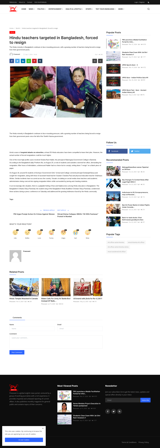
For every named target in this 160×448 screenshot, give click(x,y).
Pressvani (26, 251)
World (18, 28)
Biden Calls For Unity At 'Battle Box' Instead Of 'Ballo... (56, 299)
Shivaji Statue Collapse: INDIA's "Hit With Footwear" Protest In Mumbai (77, 215)
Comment (13, 334)
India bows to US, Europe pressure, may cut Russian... (135, 193)
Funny (51, 238)
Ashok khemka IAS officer (136, 242)
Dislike (27, 238)
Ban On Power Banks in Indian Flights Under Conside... (136, 206)
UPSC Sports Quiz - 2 (130, 65)
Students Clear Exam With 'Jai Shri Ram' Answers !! (134, 53)
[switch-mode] (149, 2)
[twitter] (113, 411)
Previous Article (49, 210)
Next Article (61, 210)
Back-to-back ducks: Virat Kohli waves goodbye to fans (132, 219)
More (120, 9)
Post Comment (17, 352)
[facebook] (107, 411)
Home (23, 9)
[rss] (119, 411)
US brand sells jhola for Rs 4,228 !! (87, 298)
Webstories (13, 2)
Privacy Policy (144, 442)
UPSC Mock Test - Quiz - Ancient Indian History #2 (134, 91)
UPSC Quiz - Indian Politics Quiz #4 (135, 77)
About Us (22, 2)
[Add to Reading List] (100, 61)
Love (39, 238)
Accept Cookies (24, 440)
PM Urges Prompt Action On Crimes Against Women (34, 214)
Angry (63, 238)
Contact (29, 2)
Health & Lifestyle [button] (73, 9)
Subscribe (145, 400)
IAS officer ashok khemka (116, 242)
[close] (43, 428)
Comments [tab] (17, 317)
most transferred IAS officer (117, 252)
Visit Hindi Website (40, 2)
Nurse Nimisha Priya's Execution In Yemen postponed (86, 404)
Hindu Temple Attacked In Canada (23, 298)
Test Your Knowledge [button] (105, 9)
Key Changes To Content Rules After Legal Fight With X (135, 181)
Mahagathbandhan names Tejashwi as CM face (135, 168)
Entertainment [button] (55, 9)
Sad (75, 238)
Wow (87, 238)
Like (15, 238)
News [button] (31, 9)
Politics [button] (40, 9)
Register (142, 2)
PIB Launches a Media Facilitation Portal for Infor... (134, 41)
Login (136, 2)
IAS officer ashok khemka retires (118, 247)
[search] (149, 9)
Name (11, 325)
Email (59, 325)
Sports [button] (88, 9)
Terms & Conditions (129, 442)
